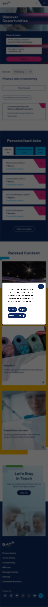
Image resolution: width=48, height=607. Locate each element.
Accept (12, 309)
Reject (23, 309)
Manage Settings (17, 315)
